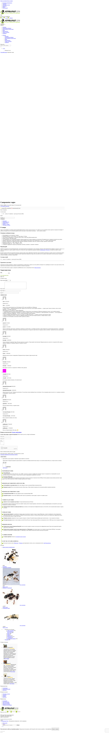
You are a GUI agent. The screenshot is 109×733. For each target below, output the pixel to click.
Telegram (11, 17)
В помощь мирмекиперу (7, 2)
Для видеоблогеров (6, 689)
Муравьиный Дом (4, 721)
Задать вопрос (3, 456)
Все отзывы (6, 658)
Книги (8, 633)
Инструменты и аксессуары (8, 29)
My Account (5, 722)
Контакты (5, 5)
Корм (4, 30)
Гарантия (4, 3)
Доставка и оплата (6, 4)
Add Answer (5, 467)
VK (3, 17)
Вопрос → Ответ (6, 224)
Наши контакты (37, 267)
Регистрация (5, 7)
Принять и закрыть (55, 729)
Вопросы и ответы (6, 703)
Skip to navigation (3, 0)
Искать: (4, 725)
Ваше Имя (2, 290)
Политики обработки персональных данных (9, 454)
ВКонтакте (16, 543)
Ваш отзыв (2, 288)
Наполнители (5, 31)
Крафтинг (5, 33)
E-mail (6, 17)
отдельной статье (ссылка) (21, 536)
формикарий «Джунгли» (45, 249)
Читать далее (5, 586)
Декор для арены (6, 32)
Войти (4, 6)
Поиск (18, 725)
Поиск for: (2, 44)
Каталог (4, 35)
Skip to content (10, 0)
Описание (5, 220)
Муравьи (4, 27)
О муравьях (5, 700)
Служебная (9, 637)
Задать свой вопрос (17, 432)
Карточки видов (6, 701)
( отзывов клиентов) (4, 206)
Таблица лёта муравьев (7, 704)
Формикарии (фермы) (7, 28)
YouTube (13, 711)
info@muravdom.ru (47, 543)
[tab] (34, 220)
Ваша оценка (3, 280)
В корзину (5, 566)
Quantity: (2, 217)
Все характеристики (4, 275)
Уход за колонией (6, 702)
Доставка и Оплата (6, 225)
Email (1, 292)
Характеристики (6, 221)
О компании (5, 688)
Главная (2, 52)
